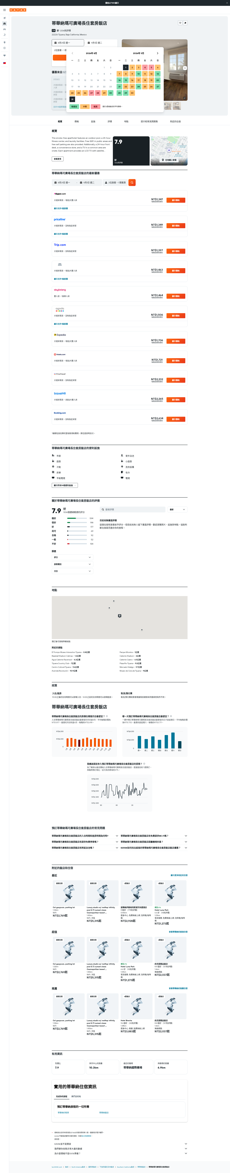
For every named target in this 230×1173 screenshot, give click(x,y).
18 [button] (79, 86)
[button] (227, 3)
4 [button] (78, 73)
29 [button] (104, 93)
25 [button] (78, 93)
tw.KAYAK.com (57, 1167)
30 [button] (110, 93)
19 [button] (85, 86)
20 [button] (91, 86)
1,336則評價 (65, 30)
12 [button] (85, 80)
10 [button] (72, 80)
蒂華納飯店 (104, 1112)
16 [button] (111, 80)
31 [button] (72, 99)
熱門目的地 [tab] (76, 1096)
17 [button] (72, 86)
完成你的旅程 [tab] (61, 1096)
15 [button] (104, 80)
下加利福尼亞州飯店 (107, 1167)
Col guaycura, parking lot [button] (64, 907)
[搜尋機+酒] (4, 34)
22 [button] (104, 86)
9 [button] (110, 73)
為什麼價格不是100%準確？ (67, 1153)
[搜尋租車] (4, 29)
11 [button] (78, 80)
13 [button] (92, 80)
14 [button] (98, 80)
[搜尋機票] (4, 18)
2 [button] (110, 67)
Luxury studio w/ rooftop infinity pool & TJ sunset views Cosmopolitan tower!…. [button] (101, 910)
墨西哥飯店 (92, 1167)
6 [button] (91, 73)
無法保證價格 (86, 1136)
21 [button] (98, 86)
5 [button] (85, 73)
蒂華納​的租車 (63, 1112)
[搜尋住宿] (4, 23)
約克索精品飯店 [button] (161, 964)
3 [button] (72, 73)
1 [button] (104, 67)
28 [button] (98, 93)
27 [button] (91, 93)
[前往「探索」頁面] (4, 42)
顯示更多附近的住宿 (179, 875)
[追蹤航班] (4, 48)
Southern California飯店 (125, 1167)
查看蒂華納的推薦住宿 (178, 988)
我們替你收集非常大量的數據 (68, 1148)
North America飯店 (78, 1167)
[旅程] (4, 55)
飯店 (66, 1167)
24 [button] (72, 93)
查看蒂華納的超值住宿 (178, 932)
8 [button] (104, 73)
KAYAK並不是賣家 (62, 1144)
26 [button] (85, 93)
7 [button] (97, 73)
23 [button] (110, 86)
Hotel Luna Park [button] (161, 910)
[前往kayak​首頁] (18, 10)
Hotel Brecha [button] (126, 1020)
